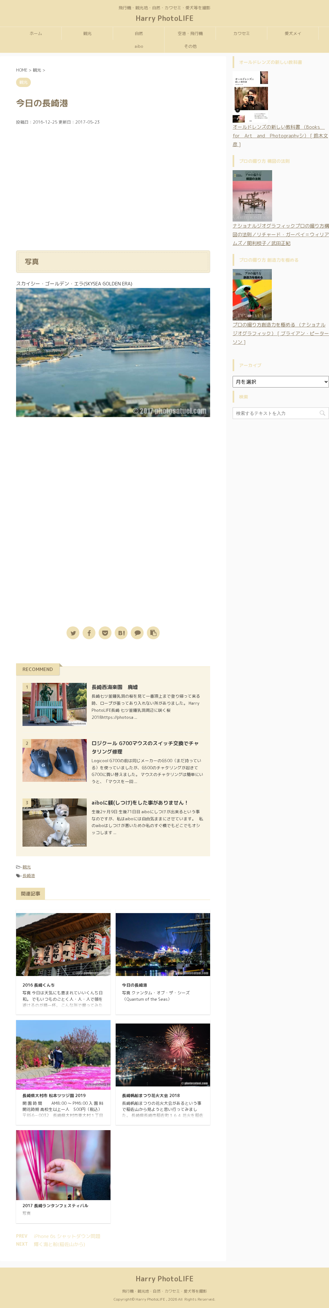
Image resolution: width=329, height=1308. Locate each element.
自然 (139, 33)
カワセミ (241, 33)
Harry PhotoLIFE (165, 18)
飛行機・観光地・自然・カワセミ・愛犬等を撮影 (164, 1291)
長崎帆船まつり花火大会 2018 (151, 1095)
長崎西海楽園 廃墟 (115, 687)
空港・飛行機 (190, 33)
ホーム (36, 33)
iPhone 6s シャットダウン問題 (67, 1236)
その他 (190, 46)
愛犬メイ (293, 33)
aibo (139, 46)
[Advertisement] (113, 190)
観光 (87, 33)
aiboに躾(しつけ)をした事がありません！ (140, 802)
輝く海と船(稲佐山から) (59, 1244)
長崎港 (28, 875)
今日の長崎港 (134, 985)
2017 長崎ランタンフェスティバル (55, 1205)
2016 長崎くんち (38, 985)
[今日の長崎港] (121, 632)
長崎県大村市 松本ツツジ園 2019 (53, 1095)
